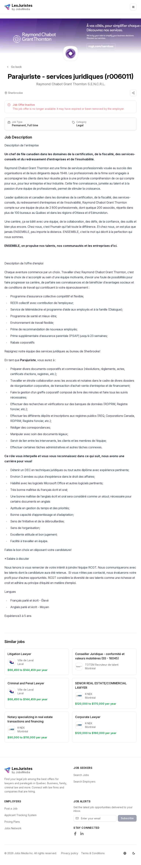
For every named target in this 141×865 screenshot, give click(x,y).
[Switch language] (125, 853)
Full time (32, 125)
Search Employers (84, 781)
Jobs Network (12, 828)
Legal (80, 125)
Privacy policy (69, 853)
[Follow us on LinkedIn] (82, 834)
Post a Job (10, 808)
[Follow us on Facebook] (75, 834)
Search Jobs (81, 775)
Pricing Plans (12, 821)
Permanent (19, 125)
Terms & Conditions (93, 853)
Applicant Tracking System (20, 815)
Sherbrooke (15, 92)
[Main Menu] (133, 7)
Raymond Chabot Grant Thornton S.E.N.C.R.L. (70, 84)
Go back (16, 66)
